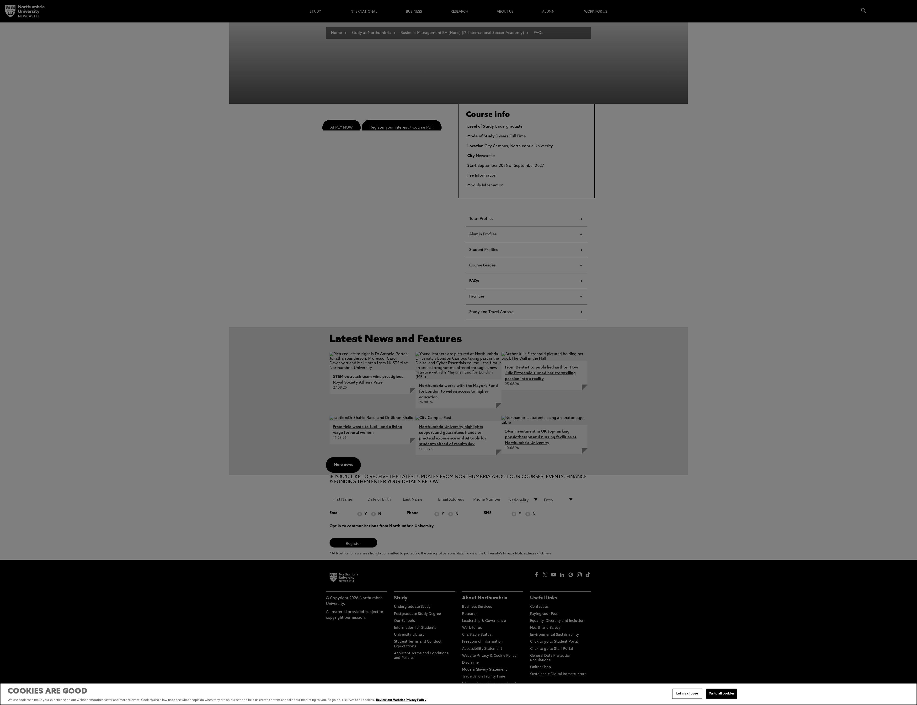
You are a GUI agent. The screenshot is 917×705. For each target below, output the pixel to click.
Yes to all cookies (721, 693)
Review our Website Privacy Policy (401, 700)
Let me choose (687, 693)
